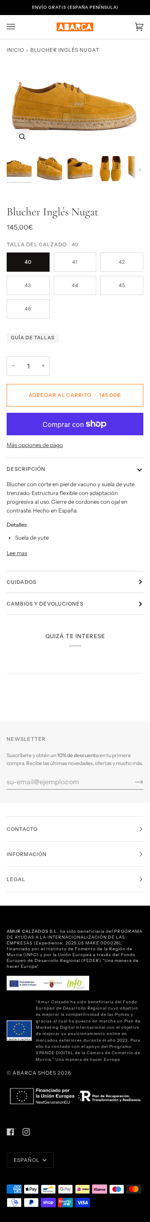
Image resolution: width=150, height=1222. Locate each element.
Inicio (15, 50)
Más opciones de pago (35, 445)
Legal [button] (16, 879)
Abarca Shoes (34, 1073)
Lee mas (17, 553)
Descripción (26, 469)
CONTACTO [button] (22, 829)
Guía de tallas (33, 338)
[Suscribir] (132, 781)
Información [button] (27, 854)
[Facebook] (10, 1132)
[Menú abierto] (19, 27)
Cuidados (21, 582)
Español (27, 1160)
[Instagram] (26, 1132)
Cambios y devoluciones (45, 604)
